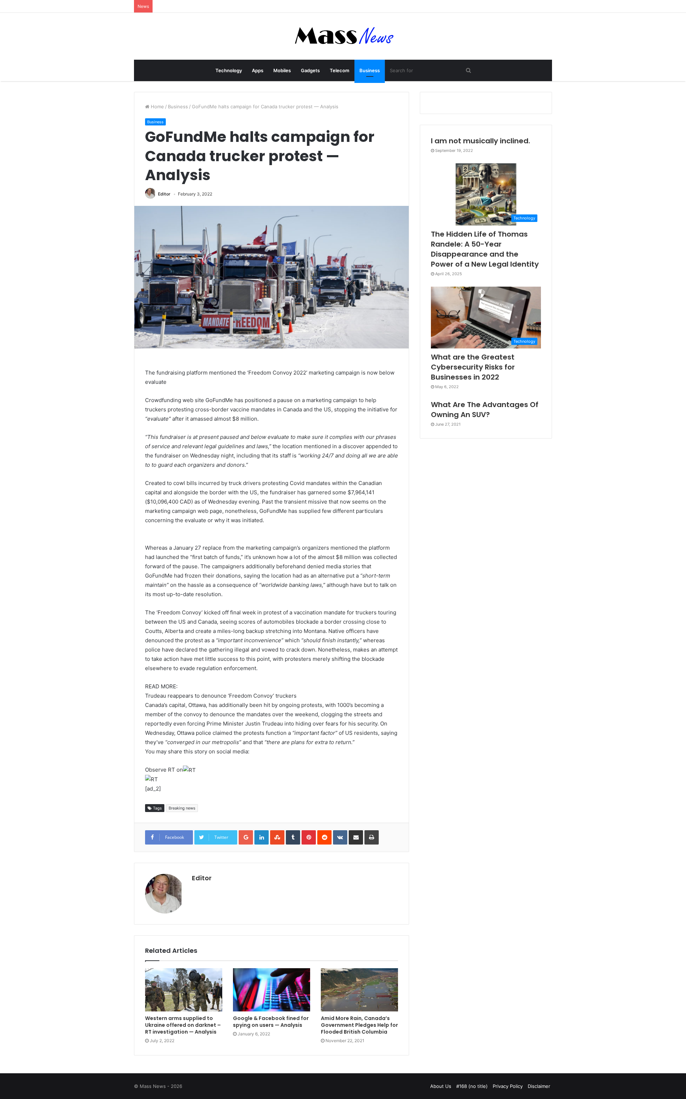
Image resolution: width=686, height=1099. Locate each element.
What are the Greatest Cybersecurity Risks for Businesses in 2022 (473, 367)
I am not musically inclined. (480, 141)
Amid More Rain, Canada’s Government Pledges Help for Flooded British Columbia (359, 1025)
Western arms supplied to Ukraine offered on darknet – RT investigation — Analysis (183, 1025)
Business (369, 70)
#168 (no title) (472, 1086)
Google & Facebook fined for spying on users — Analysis (271, 1022)
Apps (257, 70)
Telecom (339, 70)
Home (156, 106)
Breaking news (182, 808)
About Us (440, 1086)
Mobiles (282, 70)
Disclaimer (539, 1086)
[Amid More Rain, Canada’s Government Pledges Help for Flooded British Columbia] (359, 990)
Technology (228, 70)
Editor (164, 194)
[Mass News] (343, 36)
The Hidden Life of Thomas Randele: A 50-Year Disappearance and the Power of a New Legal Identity (485, 249)
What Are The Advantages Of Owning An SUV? (484, 410)
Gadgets (310, 70)
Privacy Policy (508, 1086)
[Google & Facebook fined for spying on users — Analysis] (271, 990)
